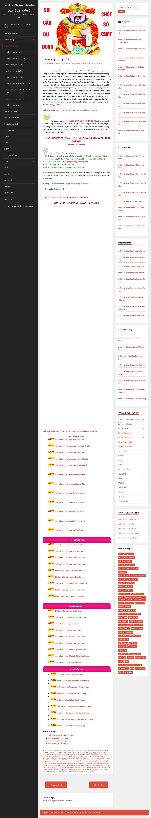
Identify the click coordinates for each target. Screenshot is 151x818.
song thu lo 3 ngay (48, 765)
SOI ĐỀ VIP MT (88, 758)
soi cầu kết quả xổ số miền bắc (127, 643)
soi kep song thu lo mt (100, 758)
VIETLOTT (8, 162)
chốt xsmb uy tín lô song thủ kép (60, 741)
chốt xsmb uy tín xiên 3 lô (127, 529)
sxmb (127, 661)
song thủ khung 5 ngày (63, 763)
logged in (55, 801)
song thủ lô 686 (68, 765)
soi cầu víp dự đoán (67, 754)
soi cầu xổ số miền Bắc (136, 621)
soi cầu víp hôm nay (79, 754)
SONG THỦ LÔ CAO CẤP (81, 767)
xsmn (132, 668)
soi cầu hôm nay (123, 639)
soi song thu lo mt (97, 760)
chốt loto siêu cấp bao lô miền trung (132, 365)
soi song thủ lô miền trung (83, 760)
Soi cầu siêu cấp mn (11, 111)
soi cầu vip (58, 754)
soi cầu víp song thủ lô (49, 756)
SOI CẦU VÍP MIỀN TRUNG (94, 754)
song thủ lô (60, 110)
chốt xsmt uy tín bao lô (14, 52)
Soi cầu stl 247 (49, 754)
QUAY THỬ (8, 193)
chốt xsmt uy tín (57, 750)
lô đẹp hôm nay (133, 617)
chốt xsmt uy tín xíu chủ (14, 105)
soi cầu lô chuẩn (123, 647)
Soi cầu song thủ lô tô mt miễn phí (67, 752)
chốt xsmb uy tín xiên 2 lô (127, 519)
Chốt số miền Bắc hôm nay (126, 557)
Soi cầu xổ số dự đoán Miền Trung (67, 756)
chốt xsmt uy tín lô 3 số (14, 77)
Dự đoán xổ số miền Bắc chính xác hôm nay (131, 594)
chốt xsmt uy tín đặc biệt (14, 65)
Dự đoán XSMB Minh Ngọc (126, 583)
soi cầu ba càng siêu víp (135, 625)
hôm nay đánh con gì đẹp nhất (127, 610)
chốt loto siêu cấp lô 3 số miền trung (132, 399)
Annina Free (87, 812)
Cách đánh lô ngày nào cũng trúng (128, 568)
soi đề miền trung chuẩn (76, 758)
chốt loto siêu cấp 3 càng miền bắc (67, 577)
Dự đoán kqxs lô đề (11, 124)
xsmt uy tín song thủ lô (87, 771)
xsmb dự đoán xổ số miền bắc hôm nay (129, 665)
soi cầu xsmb (122, 650)
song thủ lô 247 (103, 763)
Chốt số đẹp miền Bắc (124, 561)
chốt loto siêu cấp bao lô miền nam (131, 273)
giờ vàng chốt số (140, 603)
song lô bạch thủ (86, 762)
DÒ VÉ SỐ (8, 180)
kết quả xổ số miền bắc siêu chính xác (129, 614)
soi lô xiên (130, 657)
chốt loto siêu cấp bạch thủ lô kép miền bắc (71, 459)
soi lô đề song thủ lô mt (59, 760)
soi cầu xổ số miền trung (84, 756)
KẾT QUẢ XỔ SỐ (10, 155)
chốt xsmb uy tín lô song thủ (58, 744)
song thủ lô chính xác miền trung (92, 769)
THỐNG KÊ (8, 168)
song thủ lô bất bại (94, 765)
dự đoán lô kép (122, 579)
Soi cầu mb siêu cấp (11, 33)
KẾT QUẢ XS (9, 130)
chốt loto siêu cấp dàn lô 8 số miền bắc (69, 551)
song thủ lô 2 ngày (93, 763)
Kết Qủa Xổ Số (122, 617)
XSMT (6, 149)
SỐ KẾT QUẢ (9, 199)
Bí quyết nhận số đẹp (11, 118)
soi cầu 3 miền (122, 625)
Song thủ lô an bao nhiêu (81, 765)
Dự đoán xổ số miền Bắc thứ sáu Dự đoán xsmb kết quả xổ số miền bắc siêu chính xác (131, 598)
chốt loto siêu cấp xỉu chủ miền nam (68, 611)
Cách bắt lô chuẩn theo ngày (126, 565)
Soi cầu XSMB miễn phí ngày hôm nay (129, 654)
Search (121, 11)
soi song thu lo (71, 760)
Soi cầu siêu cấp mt (11, 46)
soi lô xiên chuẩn (140, 657)
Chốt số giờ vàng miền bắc (126, 554)
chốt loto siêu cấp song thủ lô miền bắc (70, 452)
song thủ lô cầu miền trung (56, 769)
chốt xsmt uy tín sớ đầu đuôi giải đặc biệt (18, 91)
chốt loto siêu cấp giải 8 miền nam (67, 624)
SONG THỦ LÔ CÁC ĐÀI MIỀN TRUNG (61, 767)
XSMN (6, 143)
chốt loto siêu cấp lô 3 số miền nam (131, 315)
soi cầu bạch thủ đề (136, 628)
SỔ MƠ (7, 187)
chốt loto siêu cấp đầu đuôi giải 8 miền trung (74, 706)
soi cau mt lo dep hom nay (87, 110)
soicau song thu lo (75, 762)
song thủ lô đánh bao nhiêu (72, 771)
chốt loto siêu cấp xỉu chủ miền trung (71, 674)
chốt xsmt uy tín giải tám (14, 71)
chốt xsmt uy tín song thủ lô (15, 99)
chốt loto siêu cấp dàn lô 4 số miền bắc (69, 530)
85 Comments (98, 63)
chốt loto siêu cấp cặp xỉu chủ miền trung (73, 681)
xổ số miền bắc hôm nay (125, 672)
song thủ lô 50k (58, 765)
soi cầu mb (133, 647)
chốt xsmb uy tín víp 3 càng (128, 538)
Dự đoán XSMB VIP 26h (125, 586)
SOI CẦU (7, 174)
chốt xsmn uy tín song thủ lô (58, 738)
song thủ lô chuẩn (58, 771)
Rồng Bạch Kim (122, 621)
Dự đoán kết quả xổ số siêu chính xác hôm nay (131, 576)
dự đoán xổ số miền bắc (125, 590)
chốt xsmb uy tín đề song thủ (128, 533)
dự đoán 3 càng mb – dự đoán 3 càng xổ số (18, 25)
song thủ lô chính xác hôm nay (73, 769)
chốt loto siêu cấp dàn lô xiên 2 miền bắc (70, 558)
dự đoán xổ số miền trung (125, 603)
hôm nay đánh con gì (124, 606)
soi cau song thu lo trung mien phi (87, 752)
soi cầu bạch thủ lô (123, 628)
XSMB (6, 136)
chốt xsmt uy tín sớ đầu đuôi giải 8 (18, 83)
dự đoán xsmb (133, 579)
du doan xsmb (122, 572)
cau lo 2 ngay (48, 750)
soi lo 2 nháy (122, 657)
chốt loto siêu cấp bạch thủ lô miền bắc (70, 440)
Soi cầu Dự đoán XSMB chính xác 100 (129, 636)
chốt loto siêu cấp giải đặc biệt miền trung (73, 687)
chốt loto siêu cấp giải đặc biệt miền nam (70, 617)
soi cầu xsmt (96, 756)
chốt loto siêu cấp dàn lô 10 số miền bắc (69, 590)
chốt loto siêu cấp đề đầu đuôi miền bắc (69, 596)
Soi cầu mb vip (9, 40)
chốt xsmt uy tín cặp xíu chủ (15, 58)
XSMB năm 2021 (123, 668)
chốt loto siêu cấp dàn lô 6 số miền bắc (69, 545)
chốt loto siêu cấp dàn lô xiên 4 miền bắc (69, 571)
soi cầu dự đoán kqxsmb (125, 632)
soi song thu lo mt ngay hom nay (60, 762)
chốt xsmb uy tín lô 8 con (127, 524)
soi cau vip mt (106, 754)
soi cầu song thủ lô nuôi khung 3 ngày (90, 750)
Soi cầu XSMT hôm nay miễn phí (59, 758)
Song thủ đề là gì (96, 762)
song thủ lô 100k (82, 763)
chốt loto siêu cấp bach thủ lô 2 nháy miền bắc (72, 446)
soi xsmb (121, 661)
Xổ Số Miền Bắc (140, 668)
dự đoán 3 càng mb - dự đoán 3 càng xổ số (66, 63)
